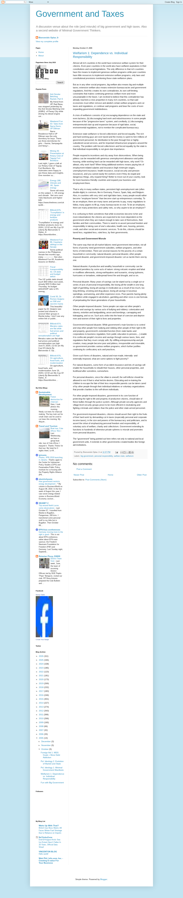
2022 (41, 672)
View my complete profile (47, 41)
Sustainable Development (45, 393)
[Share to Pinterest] (132, 452)
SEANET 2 (43, 503)
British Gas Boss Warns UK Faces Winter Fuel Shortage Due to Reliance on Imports (50, 830)
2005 (41, 738)
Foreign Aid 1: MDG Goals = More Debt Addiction (50, 755)
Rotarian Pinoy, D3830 (49, 556)
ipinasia (42, 455)
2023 (41, 668)
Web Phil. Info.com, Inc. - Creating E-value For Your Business (51, 860)
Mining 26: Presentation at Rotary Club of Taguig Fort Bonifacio (57, 156)
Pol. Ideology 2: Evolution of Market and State (52, 762)
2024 (41, 664)
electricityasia (45, 479)
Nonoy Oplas (40, 595)
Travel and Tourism (48, 426)
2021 (41, 675)
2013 (41, 707)
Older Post (142, 475)
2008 (41, 726)
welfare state (119, 456)
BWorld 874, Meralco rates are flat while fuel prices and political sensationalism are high (50, 329)
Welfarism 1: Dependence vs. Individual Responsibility (52, 776)
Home (110, 475)
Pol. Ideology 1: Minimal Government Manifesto (52, 768)
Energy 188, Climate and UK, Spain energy (55, 184)
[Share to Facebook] (129, 452)
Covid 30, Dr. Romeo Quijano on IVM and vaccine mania (57, 300)
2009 (41, 722)
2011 (41, 714)
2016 (41, 695)
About (41, 55)
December (46, 741)
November (46, 745)
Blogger (103, 879)
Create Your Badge (42, 639)
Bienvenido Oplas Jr (48, 37)
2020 (41, 679)
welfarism (130, 456)
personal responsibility (104, 456)
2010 (41, 718)
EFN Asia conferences (49, 530)
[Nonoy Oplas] (44, 636)
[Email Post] (117, 452)
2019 (41, 683)
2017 (41, 691)
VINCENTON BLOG (48, 851)
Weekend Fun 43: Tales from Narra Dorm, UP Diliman (56, 125)
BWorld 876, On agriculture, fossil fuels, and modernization (57, 359)
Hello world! (43, 854)
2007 (41, 730)
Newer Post (79, 475)
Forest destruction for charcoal (56, 399)
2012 (41, 711)
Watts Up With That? (49, 825)
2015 (41, 699)
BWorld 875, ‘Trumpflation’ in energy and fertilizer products (57, 215)
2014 (41, 703)
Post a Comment (84, 469)
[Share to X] (127, 452)
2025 (41, 660)
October (45, 749)
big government (87, 456)
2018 (41, 687)
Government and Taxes (80, 14)
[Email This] (121, 452)
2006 (41, 734)
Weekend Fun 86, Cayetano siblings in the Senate (56, 243)
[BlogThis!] (124, 452)
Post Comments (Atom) (96, 480)
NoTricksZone (45, 837)
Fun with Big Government (52, 782)
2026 (41, 656)
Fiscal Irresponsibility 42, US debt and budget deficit (56, 272)
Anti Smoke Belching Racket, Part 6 (56, 96)
